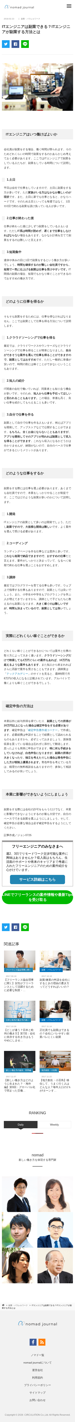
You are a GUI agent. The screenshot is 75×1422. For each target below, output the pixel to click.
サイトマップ (37, 1392)
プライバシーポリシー (37, 1385)
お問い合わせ (37, 1400)
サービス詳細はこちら (37, 879)
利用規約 (37, 1377)
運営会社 (37, 1370)
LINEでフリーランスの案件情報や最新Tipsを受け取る (37, 897)
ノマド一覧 (37, 1355)
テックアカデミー (17, 673)
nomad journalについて (37, 1362)
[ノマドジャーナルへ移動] (3, 1305)
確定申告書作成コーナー (43, 730)
